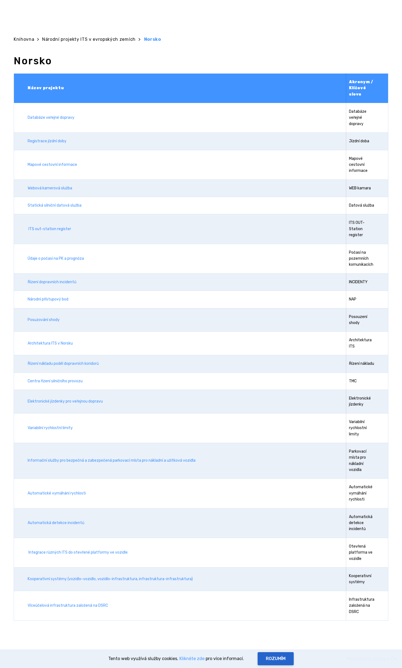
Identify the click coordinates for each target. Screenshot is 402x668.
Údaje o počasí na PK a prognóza (56, 258)
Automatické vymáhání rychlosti (57, 493)
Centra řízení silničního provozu (55, 381)
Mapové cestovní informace (52, 164)
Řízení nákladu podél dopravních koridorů (63, 363)
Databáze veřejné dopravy (51, 117)
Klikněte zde (192, 658)
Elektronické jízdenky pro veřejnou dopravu (65, 401)
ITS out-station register (49, 229)
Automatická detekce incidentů (56, 522)
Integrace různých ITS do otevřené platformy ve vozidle (78, 552)
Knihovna (24, 39)
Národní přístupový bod (48, 299)
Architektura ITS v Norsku (50, 343)
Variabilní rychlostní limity (50, 428)
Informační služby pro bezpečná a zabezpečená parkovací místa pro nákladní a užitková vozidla (112, 460)
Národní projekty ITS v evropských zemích (89, 39)
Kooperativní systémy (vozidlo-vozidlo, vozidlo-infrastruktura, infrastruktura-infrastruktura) (110, 579)
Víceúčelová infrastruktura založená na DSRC (68, 605)
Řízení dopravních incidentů (52, 282)
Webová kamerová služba (50, 188)
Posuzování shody (44, 319)
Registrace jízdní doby (47, 141)
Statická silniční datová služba (54, 205)
